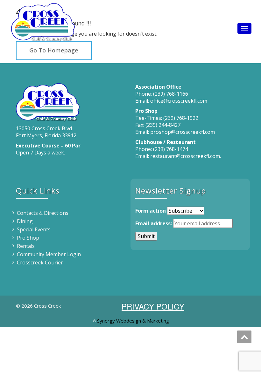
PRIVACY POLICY (153, 306)
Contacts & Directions (42, 212)
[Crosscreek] (43, 21)
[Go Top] (244, 337)
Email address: (153, 223)
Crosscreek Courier (40, 262)
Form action (150, 210)
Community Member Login (49, 254)
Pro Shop (28, 237)
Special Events (34, 229)
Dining (25, 221)
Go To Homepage (53, 50)
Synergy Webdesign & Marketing (133, 320)
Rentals (26, 245)
